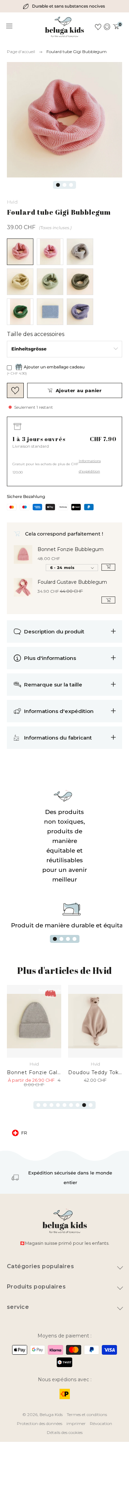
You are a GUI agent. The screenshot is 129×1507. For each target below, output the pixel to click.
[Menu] (9, 26)
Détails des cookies (65, 1432)
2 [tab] (64, 185)
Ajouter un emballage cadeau (54, 366)
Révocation (101, 1423)
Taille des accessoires (35, 334)
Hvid (12, 202)
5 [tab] (64, 1105)
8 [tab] (84, 1105)
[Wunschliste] (98, 27)
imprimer (76, 1423)
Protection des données (39, 1423)
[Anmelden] (107, 27)
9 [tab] (91, 1105)
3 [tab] (71, 185)
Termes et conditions (87, 1414)
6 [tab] (71, 1105)
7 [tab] (77, 1105)
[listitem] (64, 6)
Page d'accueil (21, 51)
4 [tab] (74, 939)
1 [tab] (58, 185)
